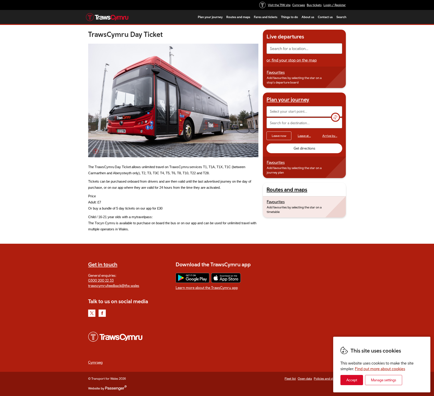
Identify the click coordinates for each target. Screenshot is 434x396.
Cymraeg (298, 5)
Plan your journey (210, 17)
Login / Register (334, 5)
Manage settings (383, 380)
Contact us (325, 17)
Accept (351, 380)
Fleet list (290, 378)
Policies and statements (330, 378)
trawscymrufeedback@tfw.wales (113, 286)
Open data (305, 378)
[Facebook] (102, 313)
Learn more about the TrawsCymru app (207, 288)
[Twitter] (91, 313)
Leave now (279, 136)
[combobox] (304, 48)
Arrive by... (329, 136)
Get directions (304, 148)
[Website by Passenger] (107, 389)
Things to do (289, 17)
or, (292, 60)
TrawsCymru (107, 16)
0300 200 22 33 (101, 280)
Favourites (276, 72)
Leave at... (304, 136)
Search (341, 17)
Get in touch (102, 264)
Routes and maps (238, 17)
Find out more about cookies (380, 368)
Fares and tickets (265, 17)
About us (308, 17)
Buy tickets (314, 5)
